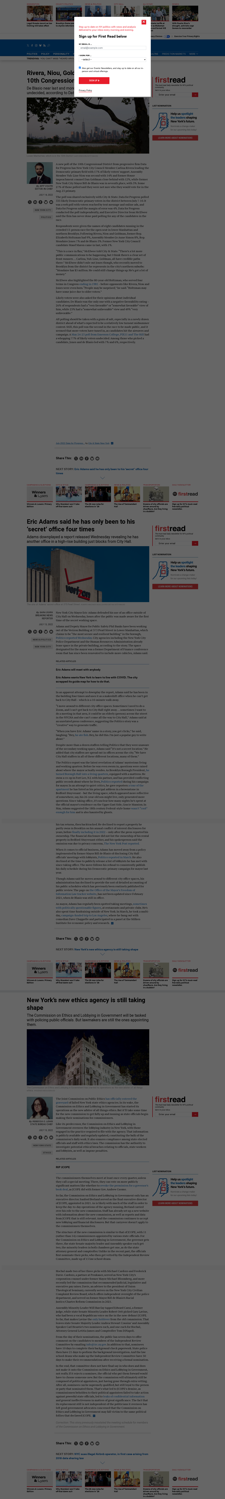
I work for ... (85, 55)
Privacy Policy (85, 90)
